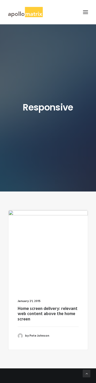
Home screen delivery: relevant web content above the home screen (48, 314)
